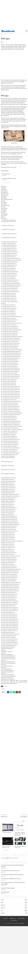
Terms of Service (14, 920)
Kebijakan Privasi (13, 918)
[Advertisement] (14, 15)
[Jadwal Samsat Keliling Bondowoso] (20, 841)
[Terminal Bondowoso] (7, 827)
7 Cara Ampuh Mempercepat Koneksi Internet (10, 870)
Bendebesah (22, 923)
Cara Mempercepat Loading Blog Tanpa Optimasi (11, 878)
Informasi (2, 837)
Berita (2, 902)
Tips (2, 910)
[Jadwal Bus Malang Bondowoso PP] (7, 841)
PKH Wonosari (4, 816)
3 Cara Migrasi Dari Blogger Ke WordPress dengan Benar (12, 874)
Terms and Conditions (21, 918)
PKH (2, 44)
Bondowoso (6, 686)
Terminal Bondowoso (6, 173)
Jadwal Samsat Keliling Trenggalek (7, 888)
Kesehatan (3, 907)
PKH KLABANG (23, 816)
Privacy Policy (5, 918)
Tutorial (2, 899)
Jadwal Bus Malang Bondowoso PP (9, 178)
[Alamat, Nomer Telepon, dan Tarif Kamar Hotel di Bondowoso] (20, 827)
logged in (8, 858)
